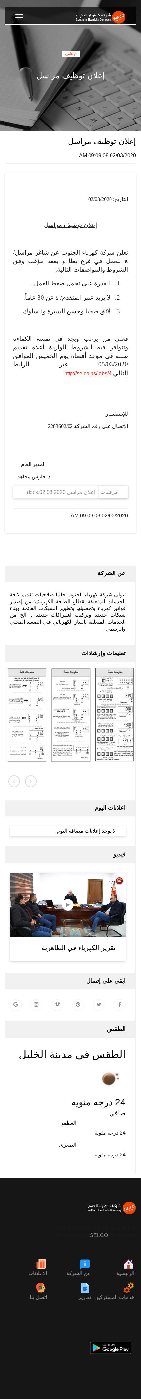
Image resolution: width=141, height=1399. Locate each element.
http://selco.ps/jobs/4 (87, 373)
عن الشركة (78, 1273)
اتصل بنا (38, 1297)
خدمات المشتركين (114, 1297)
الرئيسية (125, 1273)
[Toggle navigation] (19, 17)
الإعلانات (37, 1273)
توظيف (70, 54)
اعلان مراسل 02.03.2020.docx (61, 492)
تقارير (84, 1297)
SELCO (99, 1235)
